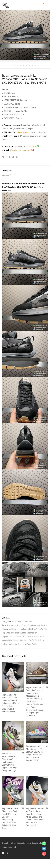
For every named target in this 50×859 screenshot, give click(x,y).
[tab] (25, 170)
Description (7, 170)
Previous (2, 35)
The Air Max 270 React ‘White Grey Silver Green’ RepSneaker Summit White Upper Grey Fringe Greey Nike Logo (9, 762)
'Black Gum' (12, 625)
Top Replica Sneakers (17, 644)
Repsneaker (32, 633)
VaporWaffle (27, 622)
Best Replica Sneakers (17, 629)
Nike (14, 622)
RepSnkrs (18, 636)
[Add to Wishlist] (4, 157)
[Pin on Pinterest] (17, 157)
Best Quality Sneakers (26, 625)
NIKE (29, 629)
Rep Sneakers (8, 633)
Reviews (6, 175)
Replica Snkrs (20, 633)
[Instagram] (8, 853)
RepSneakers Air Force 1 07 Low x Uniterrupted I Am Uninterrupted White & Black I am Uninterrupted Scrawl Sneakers (10, 703)
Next (47, 35)
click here (32, 146)
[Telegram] (3, 853)
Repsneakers (7, 636)
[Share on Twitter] (13, 157)
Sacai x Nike (28, 636)
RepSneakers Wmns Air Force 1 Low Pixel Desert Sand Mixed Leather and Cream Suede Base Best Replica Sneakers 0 (35, 817)
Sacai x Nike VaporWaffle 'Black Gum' (28, 640)
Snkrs (4, 644)
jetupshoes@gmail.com (20, 150)
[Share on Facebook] (9, 157)
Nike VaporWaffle (39, 629)
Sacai (18, 622)
